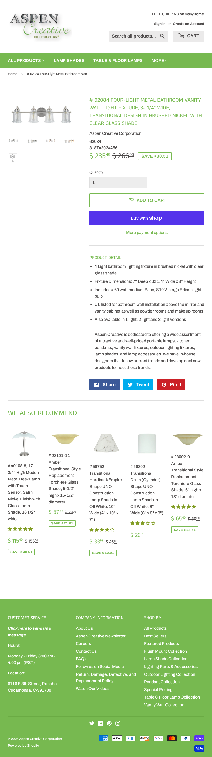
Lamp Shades (69, 60)
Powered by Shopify (23, 745)
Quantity (96, 172)
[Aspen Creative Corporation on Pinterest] (109, 724)
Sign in (159, 24)
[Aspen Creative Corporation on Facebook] (100, 724)
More (158, 60)
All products (25, 60)
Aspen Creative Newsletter (101, 636)
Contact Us (86, 651)
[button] (20, 529)
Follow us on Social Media (100, 666)
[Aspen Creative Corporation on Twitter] (91, 724)
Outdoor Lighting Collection (169, 674)
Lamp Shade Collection (165, 659)
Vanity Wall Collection (164, 705)
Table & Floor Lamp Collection (172, 697)
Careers (83, 643)
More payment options (147, 232)
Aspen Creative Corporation (40, 739)
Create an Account (188, 24)
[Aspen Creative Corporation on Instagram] (117, 724)
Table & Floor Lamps (118, 60)
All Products (155, 628)
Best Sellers (155, 636)
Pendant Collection (162, 682)
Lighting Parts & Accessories (171, 666)
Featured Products (161, 643)
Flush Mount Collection (165, 651)
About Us (84, 628)
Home (12, 74)
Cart (192, 35)
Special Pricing (158, 689)
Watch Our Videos (92, 688)
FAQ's (81, 659)
